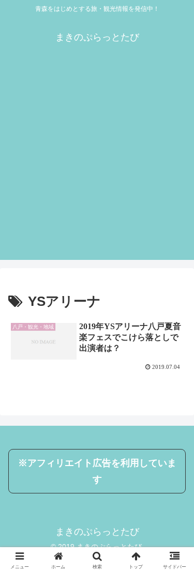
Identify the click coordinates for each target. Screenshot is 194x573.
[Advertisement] (97, 163)
